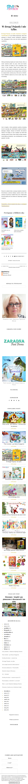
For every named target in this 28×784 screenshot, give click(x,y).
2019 (5, 697)
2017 (5, 701)
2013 (5, 710)
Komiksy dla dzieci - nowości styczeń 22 (11, 677)
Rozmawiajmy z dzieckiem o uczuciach (11, 680)
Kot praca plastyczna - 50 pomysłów (10, 667)
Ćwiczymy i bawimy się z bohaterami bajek (11, 687)
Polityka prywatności (14, 719)
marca (6, 647)
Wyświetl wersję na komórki (14, 267)
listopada (6, 630)
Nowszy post (5, 266)
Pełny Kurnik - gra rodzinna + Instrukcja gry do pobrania (14, 426)
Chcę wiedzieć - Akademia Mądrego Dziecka (12, 651)
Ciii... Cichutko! (5, 674)
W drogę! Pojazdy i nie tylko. (8, 661)
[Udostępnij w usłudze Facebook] (11, 256)
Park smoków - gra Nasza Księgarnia (10, 654)
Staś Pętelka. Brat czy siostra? (5, 231)
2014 (5, 707)
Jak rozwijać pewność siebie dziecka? (10, 664)
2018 (5, 699)
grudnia (6, 628)
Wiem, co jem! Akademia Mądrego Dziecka (12, 683)
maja (5, 642)
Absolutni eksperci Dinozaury (8, 671)
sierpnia (6, 636)
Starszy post (22, 266)
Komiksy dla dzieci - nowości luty (9, 658)
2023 (5, 624)
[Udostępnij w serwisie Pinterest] (13, 256)
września (6, 634)
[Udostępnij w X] (9, 256)
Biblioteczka (16, 260)
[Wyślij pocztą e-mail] (4, 256)
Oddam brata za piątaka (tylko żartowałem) (18, 231)
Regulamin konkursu (14, 714)
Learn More (12, 782)
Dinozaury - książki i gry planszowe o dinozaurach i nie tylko (14, 599)
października (8, 632)
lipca (5, 638)
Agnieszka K (5, 273)
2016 (5, 703)
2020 (5, 695)
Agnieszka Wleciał (7, 275)
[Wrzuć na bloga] (6, 256)
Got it (17, 782)
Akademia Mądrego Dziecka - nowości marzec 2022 (7, 249)
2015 (5, 705)
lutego (6, 649)
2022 (5, 626)
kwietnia (6, 645)
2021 (5, 693)
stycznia (6, 691)
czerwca (6, 640)
